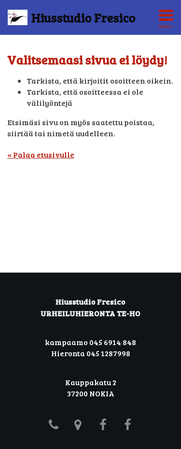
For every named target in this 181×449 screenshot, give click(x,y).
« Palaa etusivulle (40, 154)
